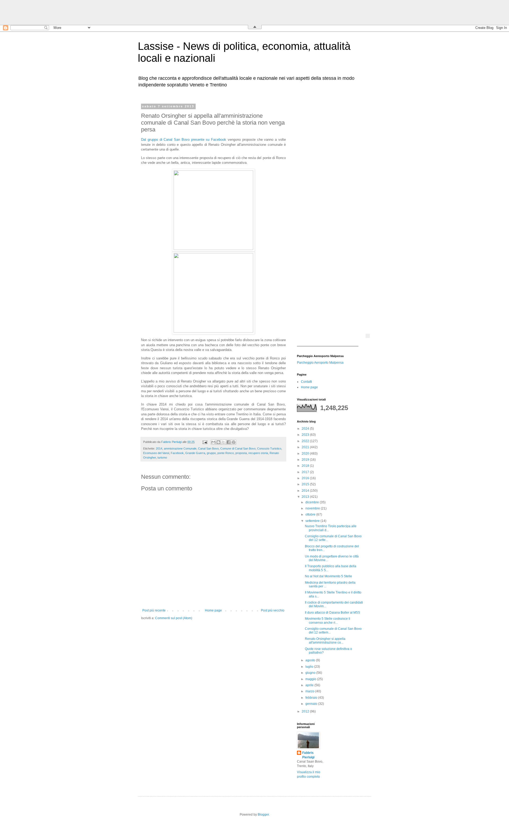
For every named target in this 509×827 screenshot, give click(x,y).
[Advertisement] (330, 184)
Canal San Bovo (208, 448)
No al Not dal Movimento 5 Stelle (328, 576)
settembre (313, 521)
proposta (241, 453)
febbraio (311, 698)
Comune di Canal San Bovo (238, 448)
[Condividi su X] (223, 442)
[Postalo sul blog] (218, 442)
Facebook (177, 453)
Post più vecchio (272, 610)
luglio (309, 666)
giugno (310, 673)
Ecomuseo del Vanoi (156, 453)
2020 (306, 453)
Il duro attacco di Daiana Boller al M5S (332, 612)
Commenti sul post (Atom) (173, 618)
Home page (213, 610)
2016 (306, 478)
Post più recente (154, 610)
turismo (162, 457)
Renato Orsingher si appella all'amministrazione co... (325, 640)
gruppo (211, 453)
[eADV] (368, 336)
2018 (306, 466)
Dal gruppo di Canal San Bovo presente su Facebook (183, 140)
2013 (306, 497)
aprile (309, 685)
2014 (159, 448)
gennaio (311, 704)
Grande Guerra (195, 453)
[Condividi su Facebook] (228, 442)
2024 (306, 428)
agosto (310, 660)
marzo (310, 691)
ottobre (310, 514)
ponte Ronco (225, 453)
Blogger (263, 814)
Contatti (306, 382)
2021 (306, 447)
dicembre (312, 502)
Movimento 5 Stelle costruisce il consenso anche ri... (327, 620)
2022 (306, 441)
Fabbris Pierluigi (308, 755)
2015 (306, 484)
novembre (313, 508)
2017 (306, 472)
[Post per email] (204, 441)
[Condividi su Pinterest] (233, 442)
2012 (306, 711)
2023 (306, 435)
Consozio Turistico (269, 448)
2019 (306, 459)
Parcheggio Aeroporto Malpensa (320, 362)
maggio (311, 679)
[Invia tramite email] (213, 442)
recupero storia (258, 453)
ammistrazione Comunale (180, 448)
